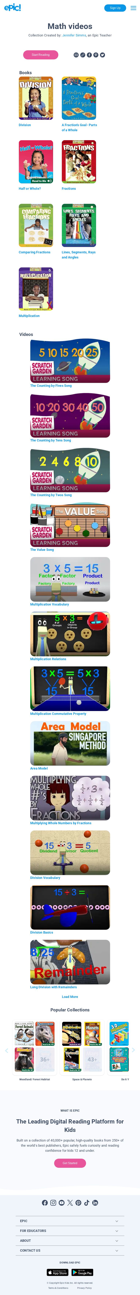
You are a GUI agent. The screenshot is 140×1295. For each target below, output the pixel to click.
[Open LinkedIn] (95, 1203)
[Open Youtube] (62, 1203)
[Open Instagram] (53, 1203)
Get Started (70, 1163)
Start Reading (41, 55)
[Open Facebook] (45, 1203)
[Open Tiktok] (87, 1203)
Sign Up (115, 8)
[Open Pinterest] (78, 1203)
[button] (34, 1047)
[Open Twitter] (70, 1203)
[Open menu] (133, 8)
